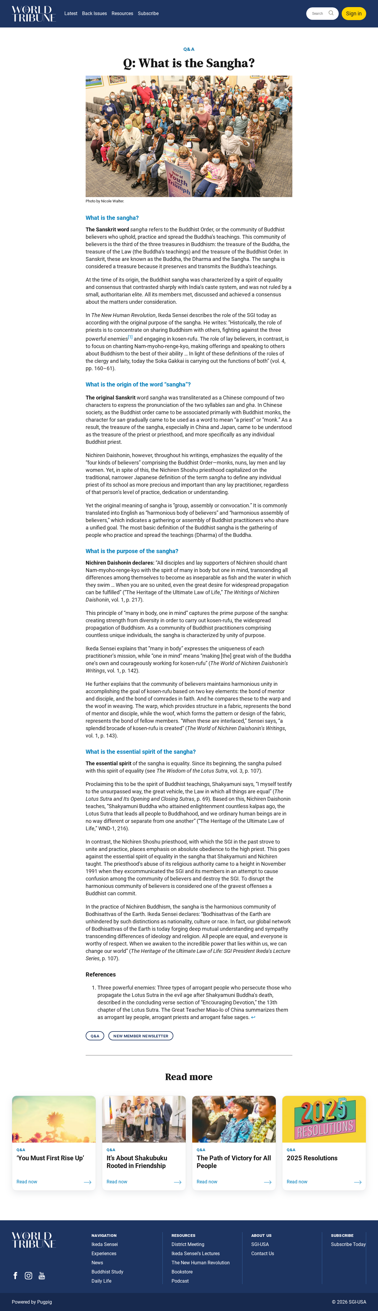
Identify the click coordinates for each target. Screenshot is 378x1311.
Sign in (354, 13)
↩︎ (253, 1017)
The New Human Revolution (201, 1262)
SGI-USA (260, 1244)
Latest (70, 13)
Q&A (95, 1036)
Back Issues (94, 13)
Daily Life (101, 1281)
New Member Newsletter (140, 1036)
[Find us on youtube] (41, 1278)
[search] (322, 13)
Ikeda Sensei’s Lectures (196, 1253)
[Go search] (331, 13)
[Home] (34, 14)
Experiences (104, 1253)
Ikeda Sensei (105, 1244)
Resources (122, 13)
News (97, 1262)
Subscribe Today (348, 1244)
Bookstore (182, 1272)
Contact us (262, 1253)
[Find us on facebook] (15, 1277)
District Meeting (188, 1244)
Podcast (180, 1281)
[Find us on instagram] (28, 1278)
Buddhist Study (107, 1272)
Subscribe (148, 13)
